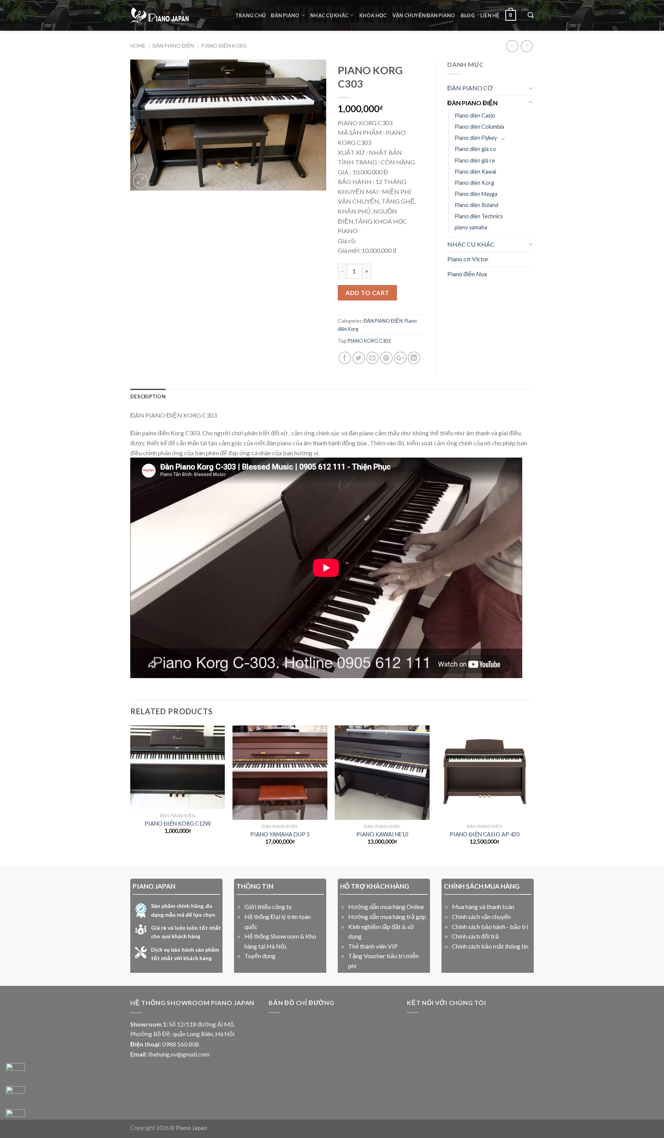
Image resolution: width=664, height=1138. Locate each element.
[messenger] (15, 1072)
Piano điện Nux (467, 273)
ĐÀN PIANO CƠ (470, 87)
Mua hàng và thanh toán (483, 906)
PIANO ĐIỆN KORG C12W (177, 823)
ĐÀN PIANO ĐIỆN (173, 46)
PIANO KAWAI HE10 (382, 834)
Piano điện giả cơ (475, 149)
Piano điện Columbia (479, 126)
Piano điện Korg (224, 46)
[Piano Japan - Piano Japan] (159, 15)
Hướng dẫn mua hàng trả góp (387, 916)
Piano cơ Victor (468, 258)
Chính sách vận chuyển (481, 916)
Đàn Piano (285, 15)
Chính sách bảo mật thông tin (490, 946)
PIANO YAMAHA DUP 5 (280, 834)
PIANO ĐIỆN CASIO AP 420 (485, 834)
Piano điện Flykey (476, 137)
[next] (531, 795)
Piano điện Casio (475, 115)
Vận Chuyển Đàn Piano (423, 15)
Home (137, 46)
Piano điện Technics (479, 216)
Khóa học (373, 15)
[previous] (130, 795)
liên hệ (490, 15)
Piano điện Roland (476, 205)
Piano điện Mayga (476, 194)
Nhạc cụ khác (329, 15)
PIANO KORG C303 (369, 341)
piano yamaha (471, 227)
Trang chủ (250, 15)
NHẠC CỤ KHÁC (471, 244)
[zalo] (15, 1095)
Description (148, 396)
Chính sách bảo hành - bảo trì (490, 926)
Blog (468, 15)
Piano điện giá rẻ (475, 160)
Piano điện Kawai (475, 171)
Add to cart (367, 292)
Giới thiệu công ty (268, 906)
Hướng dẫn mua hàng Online (386, 906)
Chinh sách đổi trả (475, 936)
